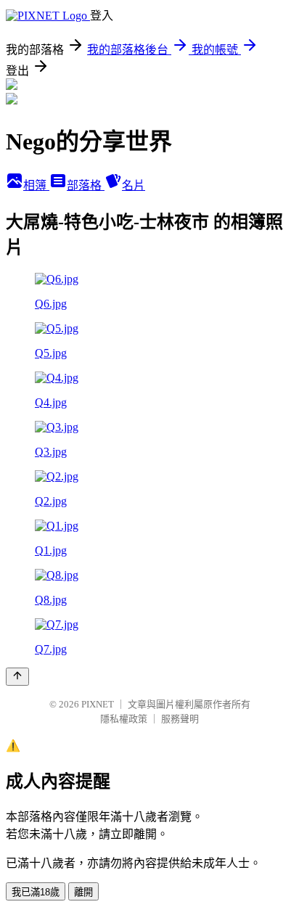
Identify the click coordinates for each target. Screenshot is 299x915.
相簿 (36, 185)
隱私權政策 (123, 718)
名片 (133, 185)
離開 (83, 892)
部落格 (86, 185)
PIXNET (97, 704)
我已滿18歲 (36, 892)
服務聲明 (180, 718)
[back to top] (17, 677)
